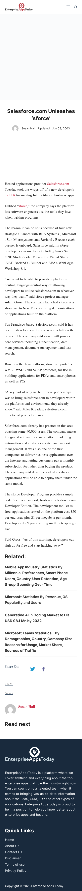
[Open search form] (75, 7)
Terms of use (14, 864)
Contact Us (13, 852)
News (9, 692)
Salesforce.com (58, 183)
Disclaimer (13, 858)
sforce (23, 205)
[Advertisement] (41, 57)
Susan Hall (28, 128)
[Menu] (68, 7)
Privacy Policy (15, 871)
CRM (9, 683)
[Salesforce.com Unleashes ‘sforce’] (32, 669)
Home (9, 840)
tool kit (10, 195)
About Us (12, 846)
